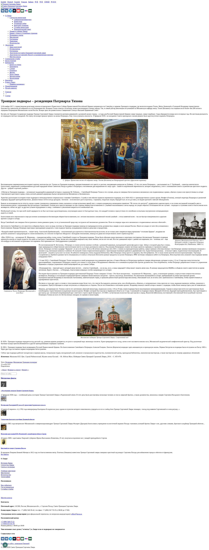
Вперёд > (25, 370)
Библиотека (9, 63)
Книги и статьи (15, 65)
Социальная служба (12, 59)
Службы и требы (7, 489)
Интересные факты (8, 378)
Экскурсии (9, 45)
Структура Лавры (7, 465)
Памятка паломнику (17, 84)
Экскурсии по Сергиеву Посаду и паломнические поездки (31, 55)
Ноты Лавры (14, 74)
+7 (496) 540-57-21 (7, 522)
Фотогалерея (14, 78)
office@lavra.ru (76, 514)
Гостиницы (14, 39)
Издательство (15, 43)
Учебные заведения (8, 471)
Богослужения (10, 61)
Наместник (18, 21)
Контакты (9, 80)
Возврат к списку (14, 370)
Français (24, 2)
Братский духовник (21, 25)
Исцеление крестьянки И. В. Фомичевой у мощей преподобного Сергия (23, 434)
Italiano (30, 2)
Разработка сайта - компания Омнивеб (15, 543)
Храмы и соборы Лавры (18, 31)
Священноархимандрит (22, 19)
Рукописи (13, 70)
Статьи (12, 68)
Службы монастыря (21, 27)
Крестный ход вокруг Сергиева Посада (13, 448)
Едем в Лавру (10, 82)
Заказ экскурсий (16, 47)
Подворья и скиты (16, 35)
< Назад (4, 370)
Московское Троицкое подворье (25, 362)
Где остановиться (7, 487)
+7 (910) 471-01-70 (7, 524)
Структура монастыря (18, 18)
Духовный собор (20, 23)
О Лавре (8, 16)
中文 (36, 2)
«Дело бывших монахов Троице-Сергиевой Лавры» (17, 390)
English (3, 2)
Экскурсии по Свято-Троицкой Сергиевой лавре (28, 53)
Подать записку (11, 88)
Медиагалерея (15, 76)
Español (17, 2)
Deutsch (10, 2)
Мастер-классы (15, 57)
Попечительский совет (22, 29)
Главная (8, 92)
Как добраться (6, 485)
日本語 (47, 2)
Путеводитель (15, 49)
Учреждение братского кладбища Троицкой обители (17, 419)
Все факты (5, 454)
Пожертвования (11, 86)
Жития (12, 72)
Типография (5, 477)
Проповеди (14, 66)
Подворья (8, 362)
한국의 (53, 2)
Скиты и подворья (8, 467)
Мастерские (14, 37)
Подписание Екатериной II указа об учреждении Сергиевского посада (23, 405)
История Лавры (7, 463)
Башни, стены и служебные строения (23, 33)
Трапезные (14, 41)
